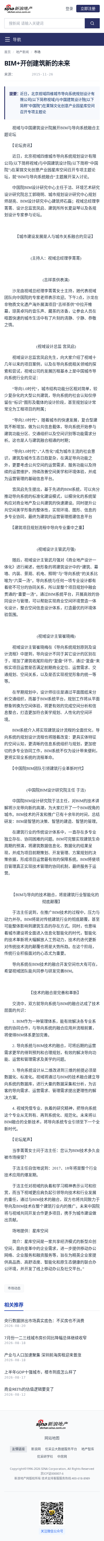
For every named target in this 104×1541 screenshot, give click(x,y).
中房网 (62, 1457)
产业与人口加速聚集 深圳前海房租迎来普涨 (42, 1354)
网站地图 (52, 1437)
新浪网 (36, 1449)
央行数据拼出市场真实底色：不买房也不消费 (44, 1320)
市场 (37, 52)
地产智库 (87, 1449)
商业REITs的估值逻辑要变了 (29, 1389)
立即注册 (88, 8)
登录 (69, 8)
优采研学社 (45, 1457)
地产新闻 (22, 52)
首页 (7, 52)
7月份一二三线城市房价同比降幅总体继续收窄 (45, 1337)
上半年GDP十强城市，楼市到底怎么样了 (40, 1372)
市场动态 (14, 1288)
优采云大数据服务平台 (61, 1449)
